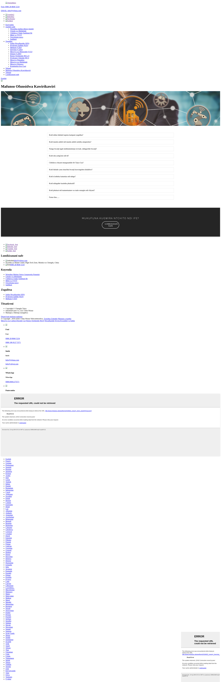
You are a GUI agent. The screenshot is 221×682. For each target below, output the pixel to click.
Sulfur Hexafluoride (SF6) (19, 43)
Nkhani (8, 68)
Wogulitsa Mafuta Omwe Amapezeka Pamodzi (23, 274)
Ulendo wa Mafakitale (18, 31)
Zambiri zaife (10, 27)
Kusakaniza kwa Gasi (18, 66)
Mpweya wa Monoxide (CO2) (21, 52)
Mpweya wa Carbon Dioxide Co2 (13, 321)
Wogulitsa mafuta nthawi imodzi (22, 29)
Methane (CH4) (16, 48)
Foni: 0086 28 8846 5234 (10, 7)
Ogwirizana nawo (16, 37)
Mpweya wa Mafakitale (18, 62)
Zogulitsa (9, 41)
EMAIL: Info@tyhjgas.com (11, 11)
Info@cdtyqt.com (12, 364)
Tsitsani (8, 72)
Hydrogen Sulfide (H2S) (19, 45)
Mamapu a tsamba (64, 319)
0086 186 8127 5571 (13, 342)
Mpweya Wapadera (17, 60)
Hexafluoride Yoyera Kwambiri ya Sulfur (60, 321)
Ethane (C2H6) (15, 54)
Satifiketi (13, 39)
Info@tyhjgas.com (20, 261)
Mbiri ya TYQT (16, 35)
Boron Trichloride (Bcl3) (35, 321)
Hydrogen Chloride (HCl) (19, 58)
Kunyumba (10, 25)
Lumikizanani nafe (12, 75)
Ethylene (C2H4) (16, 50)
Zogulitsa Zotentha (51, 319)
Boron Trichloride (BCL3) (19, 56)
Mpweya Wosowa (16, 64)
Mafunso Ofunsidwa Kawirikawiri (18, 70)
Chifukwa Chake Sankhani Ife (21, 33)
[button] (110, 225)
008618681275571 (12, 382)
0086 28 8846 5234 (17, 265)
